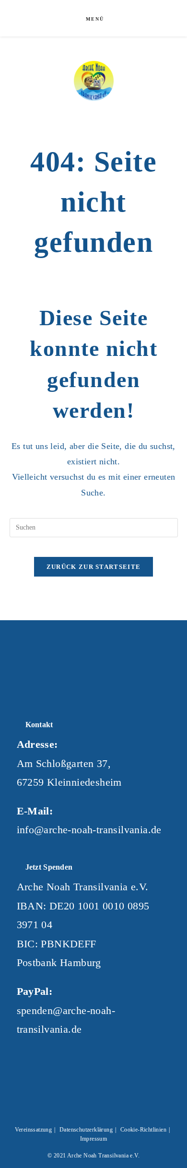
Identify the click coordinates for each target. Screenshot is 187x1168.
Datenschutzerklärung (86, 1129)
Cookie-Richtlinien (143, 1129)
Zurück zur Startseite (93, 566)
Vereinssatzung (33, 1129)
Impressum (93, 1138)
